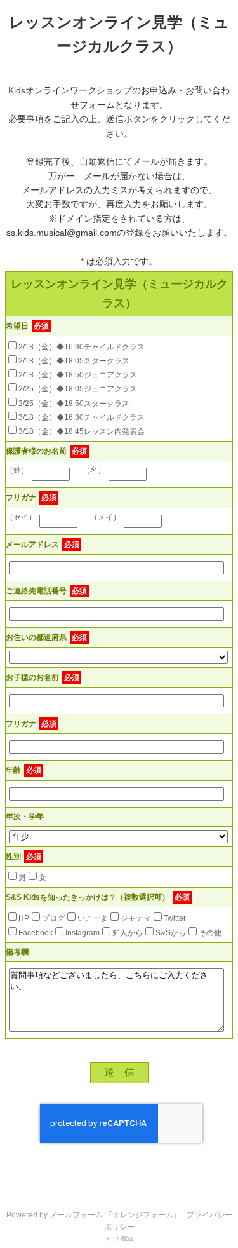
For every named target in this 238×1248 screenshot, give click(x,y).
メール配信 (119, 1238)
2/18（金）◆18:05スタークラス (73, 360)
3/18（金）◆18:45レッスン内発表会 (81, 431)
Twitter (175, 918)
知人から (127, 932)
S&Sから (170, 932)
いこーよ (92, 918)
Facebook (35, 932)
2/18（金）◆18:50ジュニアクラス (77, 374)
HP (23, 918)
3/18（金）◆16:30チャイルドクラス (81, 417)
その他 (210, 932)
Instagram (82, 932)
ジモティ (136, 918)
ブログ (53, 918)
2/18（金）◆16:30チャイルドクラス (81, 347)
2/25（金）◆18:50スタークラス (73, 403)
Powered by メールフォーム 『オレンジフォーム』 (93, 1215)
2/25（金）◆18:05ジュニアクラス (77, 388)
